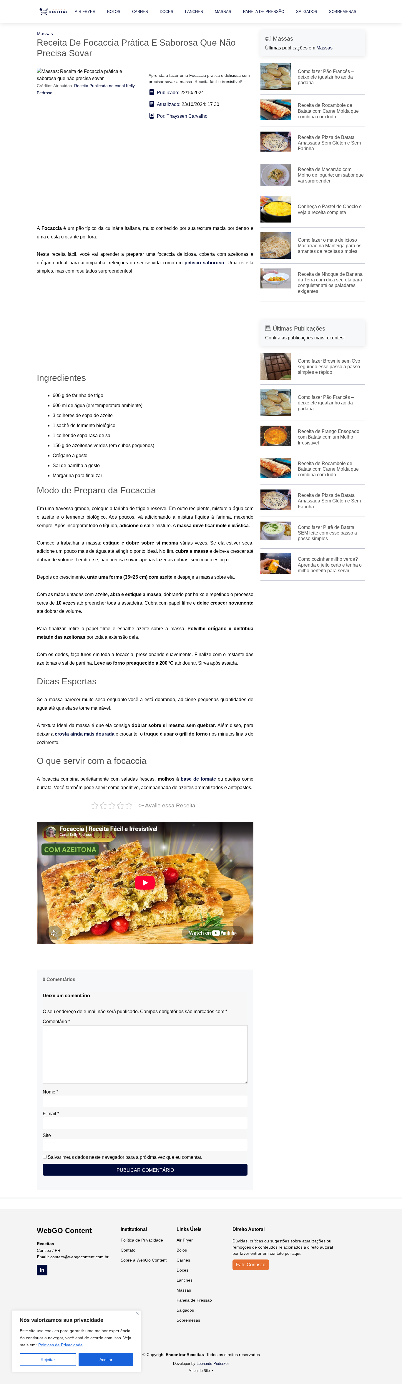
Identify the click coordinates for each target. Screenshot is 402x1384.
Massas (223, 11)
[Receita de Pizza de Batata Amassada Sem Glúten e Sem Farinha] (275, 141)
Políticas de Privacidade (60, 1344)
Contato (128, 1250)
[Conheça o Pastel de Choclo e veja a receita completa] (275, 208)
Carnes (140, 11)
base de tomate (198, 778)
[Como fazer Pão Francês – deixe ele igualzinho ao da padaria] (275, 76)
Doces (166, 11)
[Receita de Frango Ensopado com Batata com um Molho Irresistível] (275, 435)
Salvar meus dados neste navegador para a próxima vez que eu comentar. (125, 1157)
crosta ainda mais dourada (84, 733)
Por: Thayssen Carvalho (182, 116)
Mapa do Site (200, 1371)
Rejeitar (48, 1359)
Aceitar (105, 1359)
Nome (50, 1091)
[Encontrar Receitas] (54, 11)
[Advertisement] (145, 181)
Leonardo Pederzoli (213, 1363)
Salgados (306, 11)
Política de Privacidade (142, 1240)
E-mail (51, 1113)
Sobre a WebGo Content (144, 1260)
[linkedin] (42, 1270)
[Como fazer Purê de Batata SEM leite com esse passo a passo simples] (275, 530)
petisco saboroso (204, 262)
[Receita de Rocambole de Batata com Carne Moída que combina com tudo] (275, 109)
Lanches (194, 11)
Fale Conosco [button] (250, 1264)
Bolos (113, 11)
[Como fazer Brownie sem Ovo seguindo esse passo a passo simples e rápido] (275, 366)
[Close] (137, 1313)
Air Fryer (85, 11)
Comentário (56, 1021)
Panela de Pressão (263, 11)
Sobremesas (342, 11)
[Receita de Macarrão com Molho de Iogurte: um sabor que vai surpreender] (275, 174)
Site (47, 1135)
